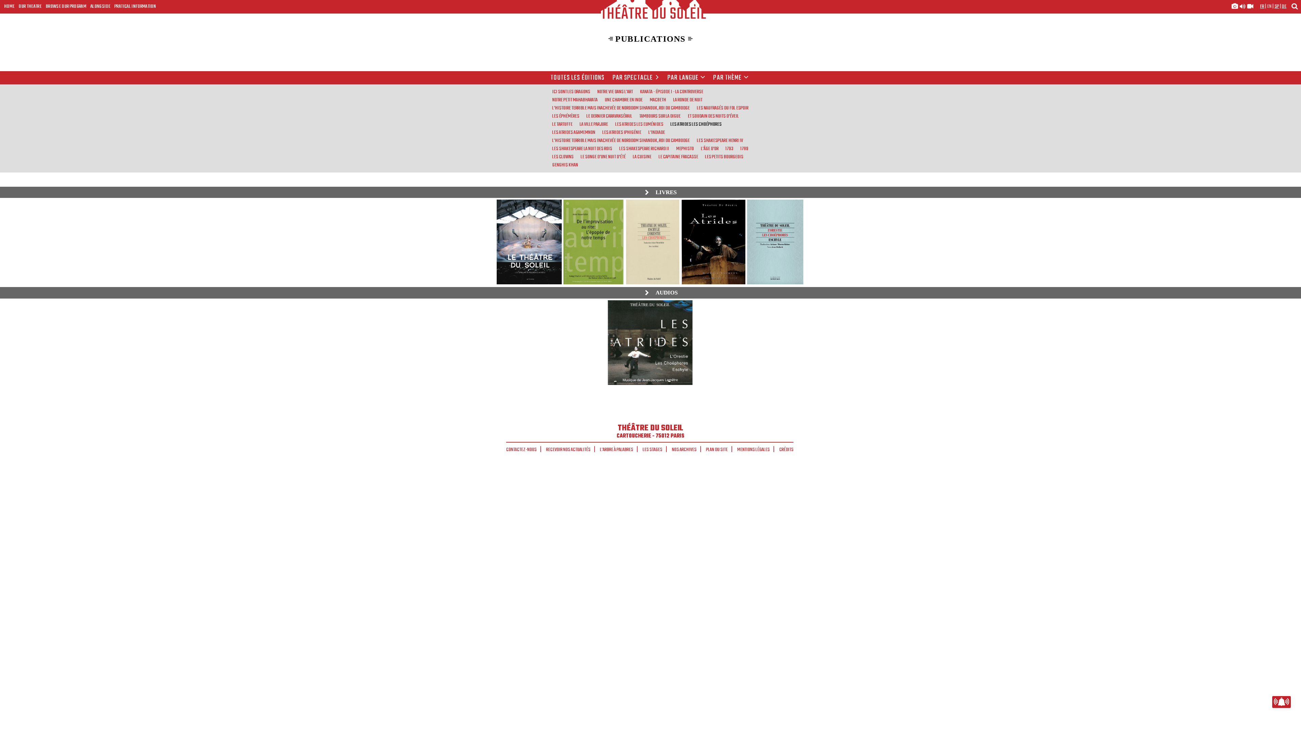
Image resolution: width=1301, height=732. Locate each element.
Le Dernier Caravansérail (609, 116)
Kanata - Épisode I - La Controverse (671, 92)
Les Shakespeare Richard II (644, 149)
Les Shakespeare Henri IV (720, 141)
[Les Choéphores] (650, 342)
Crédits (786, 450)
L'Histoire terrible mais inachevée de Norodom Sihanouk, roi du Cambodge (621, 141)
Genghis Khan (565, 165)
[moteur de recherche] (1295, 6)
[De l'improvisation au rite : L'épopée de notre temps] (593, 242)
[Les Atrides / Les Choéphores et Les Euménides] (713, 242)
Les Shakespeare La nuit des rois (582, 149)
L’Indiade (656, 132)
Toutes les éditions (577, 78)
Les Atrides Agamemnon (573, 132)
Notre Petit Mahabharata (575, 100)
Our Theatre (30, 6)
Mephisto (685, 149)
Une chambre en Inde (624, 100)
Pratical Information (135, 6)
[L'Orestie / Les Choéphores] (652, 242)
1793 (729, 149)
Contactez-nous (521, 450)
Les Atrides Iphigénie (621, 132)
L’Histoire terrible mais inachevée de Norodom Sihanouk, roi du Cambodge (621, 108)
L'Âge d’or (710, 149)
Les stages (652, 450)
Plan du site (717, 450)
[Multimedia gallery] (1242, 6)
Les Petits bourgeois (724, 157)
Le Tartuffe (562, 124)
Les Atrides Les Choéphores (696, 124)
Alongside (100, 6)
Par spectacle (633, 78)
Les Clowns (563, 157)
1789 (744, 149)
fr (1262, 6)
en (1269, 6)
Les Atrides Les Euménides (639, 124)
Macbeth (658, 100)
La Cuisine (642, 157)
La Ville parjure (594, 124)
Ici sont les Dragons (571, 92)
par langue (683, 78)
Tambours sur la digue (660, 116)
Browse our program (66, 6)
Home (9, 6)
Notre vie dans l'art (615, 92)
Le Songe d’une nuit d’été (603, 157)
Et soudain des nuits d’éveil (713, 116)
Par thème (727, 78)
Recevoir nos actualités (568, 450)
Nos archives (684, 450)
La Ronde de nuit (687, 100)
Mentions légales (753, 450)
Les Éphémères (565, 116)
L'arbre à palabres (616, 450)
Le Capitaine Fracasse (678, 157)
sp (1277, 6)
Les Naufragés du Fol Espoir (722, 108)
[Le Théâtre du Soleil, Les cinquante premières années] (529, 242)
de (1284, 6)
